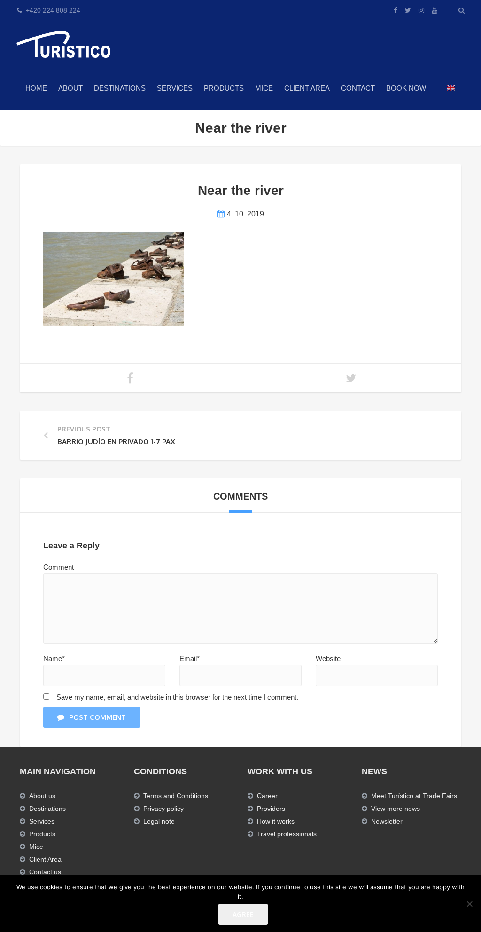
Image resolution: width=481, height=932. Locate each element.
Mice (36, 846)
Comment (58, 567)
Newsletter (387, 821)
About (70, 88)
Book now (406, 88)
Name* (54, 658)
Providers (271, 808)
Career (267, 796)
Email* (189, 658)
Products (224, 88)
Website (328, 658)
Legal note (159, 821)
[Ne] (469, 904)
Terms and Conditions (175, 796)
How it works (276, 821)
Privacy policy (163, 808)
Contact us (45, 872)
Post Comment (97, 717)
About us (42, 796)
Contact (358, 88)
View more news (395, 808)
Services (175, 88)
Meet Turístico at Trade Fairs (414, 796)
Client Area (307, 88)
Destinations (120, 88)
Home (36, 88)
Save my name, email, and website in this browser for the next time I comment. (177, 697)
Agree (243, 914)
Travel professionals (287, 834)
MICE (264, 88)
